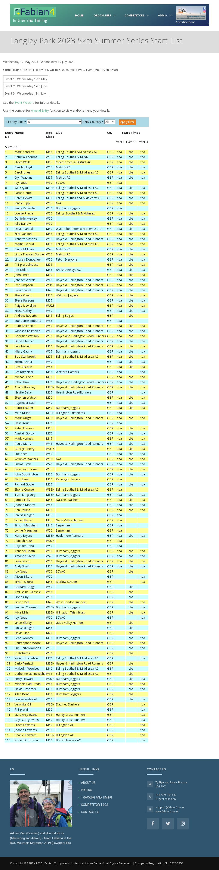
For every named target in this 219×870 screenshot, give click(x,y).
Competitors (135, 15)
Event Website (24, 103)
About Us (88, 782)
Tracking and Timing (96, 797)
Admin (162, 15)
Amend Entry (40, 110)
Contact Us (90, 812)
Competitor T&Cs (94, 804)
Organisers (102, 15)
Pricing (86, 790)
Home (79, 15)
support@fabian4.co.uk (169, 807)
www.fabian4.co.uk (166, 811)
